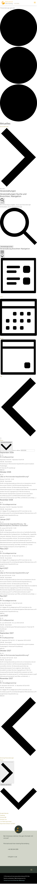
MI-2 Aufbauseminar (7, 620)
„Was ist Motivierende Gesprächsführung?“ (14, 476)
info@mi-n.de (12, 857)
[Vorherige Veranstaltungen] (18, 436)
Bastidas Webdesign (19, 880)
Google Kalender (4, 813)
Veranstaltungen (4, 126)
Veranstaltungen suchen (7, 246)
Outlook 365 (3, 817)
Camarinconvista (8, 880)
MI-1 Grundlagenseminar (8, 504)
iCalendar (2, 815)
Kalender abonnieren (6, 784)
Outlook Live (3, 819)
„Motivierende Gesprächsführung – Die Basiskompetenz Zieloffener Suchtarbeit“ (14, 524)
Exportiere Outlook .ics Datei (7, 823)
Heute (1, 440)
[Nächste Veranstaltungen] (0, 438)
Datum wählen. (17, 450)
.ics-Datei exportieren (6, 821)
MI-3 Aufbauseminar (7, 457)
